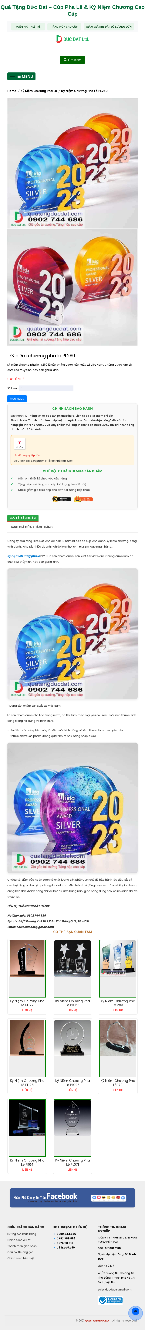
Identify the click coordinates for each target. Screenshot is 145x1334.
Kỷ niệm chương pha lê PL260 (84, 91)
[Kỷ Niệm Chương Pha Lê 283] (118, 958)
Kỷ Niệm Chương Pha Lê (39, 91)
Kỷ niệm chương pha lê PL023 (72, 1082)
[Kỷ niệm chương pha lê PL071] (72, 1118)
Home (11, 91)
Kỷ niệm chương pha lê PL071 (72, 1162)
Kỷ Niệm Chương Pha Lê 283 (118, 1003)
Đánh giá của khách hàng (31, 527)
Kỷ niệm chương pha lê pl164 (27, 1162)
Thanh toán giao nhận (22, 1246)
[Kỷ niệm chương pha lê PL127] (27, 958)
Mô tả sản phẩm (23, 518)
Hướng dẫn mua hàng (21, 1234)
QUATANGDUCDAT (98, 1320)
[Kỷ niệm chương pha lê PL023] (72, 1038)
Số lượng (13, 388)
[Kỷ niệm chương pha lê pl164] (27, 1118)
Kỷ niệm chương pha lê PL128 (27, 1082)
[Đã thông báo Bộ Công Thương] (110, 1299)
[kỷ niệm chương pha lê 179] (118, 1038)
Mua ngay (17, 398)
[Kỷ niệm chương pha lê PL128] (27, 1038)
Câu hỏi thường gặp (20, 1252)
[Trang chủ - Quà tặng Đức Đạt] (72, 39)
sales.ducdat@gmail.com (115, 1289)
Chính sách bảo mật (20, 1258)
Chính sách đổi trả (19, 1240)
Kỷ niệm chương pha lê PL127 (27, 1003)
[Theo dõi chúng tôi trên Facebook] (72, 1197)
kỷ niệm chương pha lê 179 (118, 1082)
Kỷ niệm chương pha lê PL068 (72, 1003)
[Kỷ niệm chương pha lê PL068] (72, 958)
